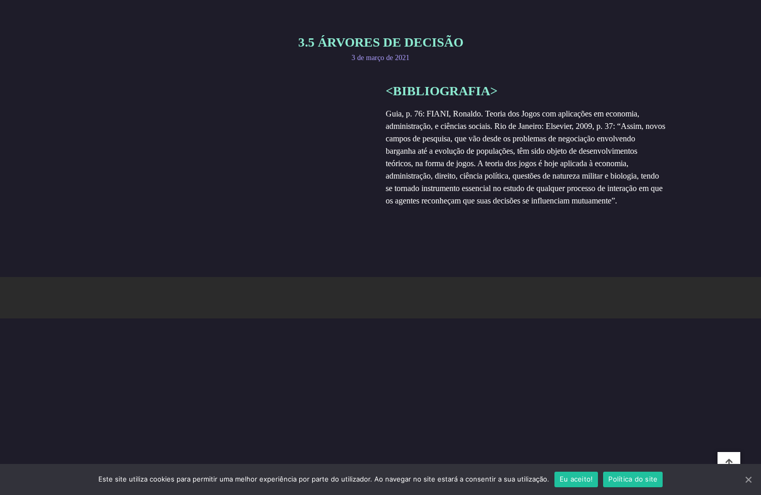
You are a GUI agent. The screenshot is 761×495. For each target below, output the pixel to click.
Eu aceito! (576, 479)
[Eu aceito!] (748, 479)
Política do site (632, 479)
